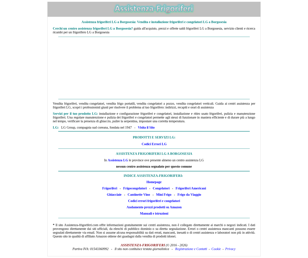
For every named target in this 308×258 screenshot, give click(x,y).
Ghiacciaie (114, 194)
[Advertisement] (154, 68)
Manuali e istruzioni (154, 213)
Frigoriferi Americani (191, 188)
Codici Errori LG (154, 144)
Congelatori (161, 188)
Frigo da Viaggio (189, 194)
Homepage (154, 182)
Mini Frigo (163, 194)
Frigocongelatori (135, 188)
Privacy (230, 249)
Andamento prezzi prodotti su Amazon (154, 207)
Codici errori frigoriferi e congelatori (154, 201)
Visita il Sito (146, 127)
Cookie (216, 249)
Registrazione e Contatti (191, 249)
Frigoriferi (109, 188)
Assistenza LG (118, 160)
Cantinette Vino (139, 194)
